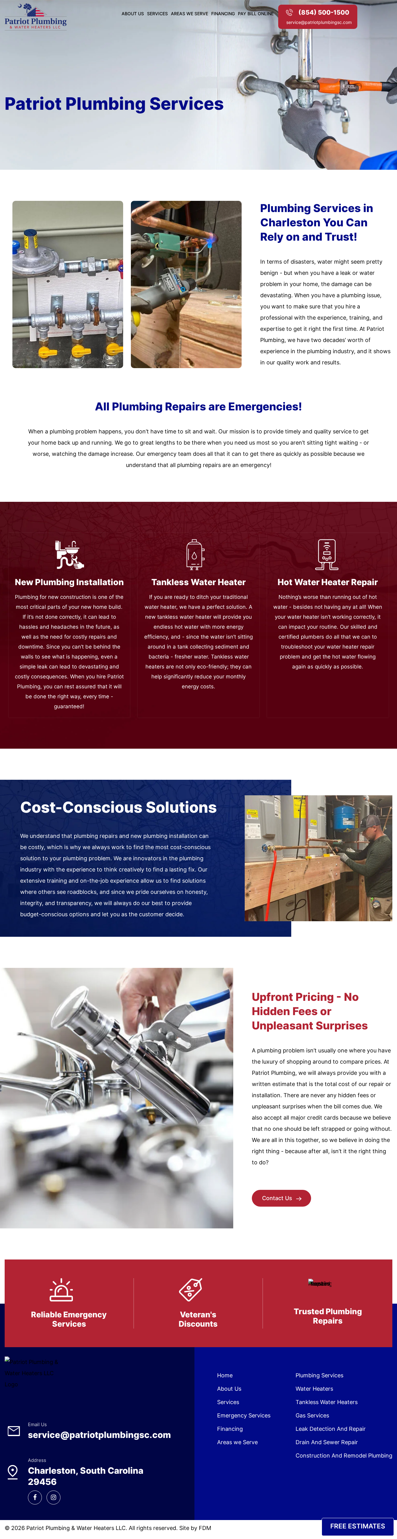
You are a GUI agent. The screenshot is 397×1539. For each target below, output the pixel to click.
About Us (133, 13)
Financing (223, 13)
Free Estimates (357, 1526)
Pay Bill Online (256, 13)
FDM (205, 1528)
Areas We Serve (189, 13)
